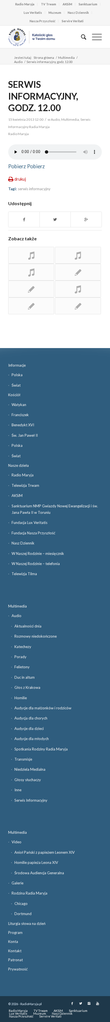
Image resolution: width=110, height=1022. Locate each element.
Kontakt (14, 951)
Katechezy (22, 646)
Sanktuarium (88, 4)
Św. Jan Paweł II (25, 435)
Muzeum (55, 12)
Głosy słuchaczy (27, 779)
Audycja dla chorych (30, 718)
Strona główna (44, 57)
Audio (18, 62)
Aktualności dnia (27, 626)
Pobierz (17, 166)
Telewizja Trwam (25, 485)
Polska (17, 375)
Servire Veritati (72, 21)
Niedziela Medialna (29, 769)
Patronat (15, 960)
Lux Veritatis (33, 12)
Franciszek (20, 415)
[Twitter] (80, 1003)
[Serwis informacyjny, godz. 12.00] (78, 305)
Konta (13, 941)
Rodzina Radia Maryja (29, 893)
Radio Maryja (24, 4)
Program (15, 932)
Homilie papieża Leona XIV (36, 862)
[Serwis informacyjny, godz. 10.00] (78, 272)
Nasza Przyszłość (42, 21)
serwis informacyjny (34, 189)
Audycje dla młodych (31, 738)
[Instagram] (89, 1003)
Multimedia (66, 57)
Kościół (14, 395)
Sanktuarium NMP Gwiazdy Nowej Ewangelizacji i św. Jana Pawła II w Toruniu (55, 509)
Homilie (20, 698)
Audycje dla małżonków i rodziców (42, 708)
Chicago (21, 903)
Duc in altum (24, 677)
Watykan (19, 404)
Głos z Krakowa (27, 687)
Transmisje (23, 759)
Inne (17, 790)
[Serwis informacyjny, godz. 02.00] (31, 289)
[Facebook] (72, 1003)
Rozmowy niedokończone (35, 636)
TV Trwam (48, 4)
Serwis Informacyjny (30, 800)
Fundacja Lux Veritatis (29, 522)
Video (16, 842)
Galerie (17, 883)
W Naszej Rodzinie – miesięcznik (38, 553)
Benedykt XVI (23, 425)
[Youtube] (97, 1003)
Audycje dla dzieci (29, 728)
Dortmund (23, 913)
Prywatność (18, 969)
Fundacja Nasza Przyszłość (33, 533)
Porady (20, 657)
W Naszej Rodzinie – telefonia (36, 563)
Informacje (17, 365)
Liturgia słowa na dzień (26, 923)
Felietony (22, 667)
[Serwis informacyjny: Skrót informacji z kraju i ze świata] (31, 255)
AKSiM (67, 4)
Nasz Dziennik (78, 12)
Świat (16, 385)
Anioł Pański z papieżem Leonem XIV (44, 852)
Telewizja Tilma (24, 573)
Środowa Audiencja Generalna (39, 873)
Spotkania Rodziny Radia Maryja (41, 749)
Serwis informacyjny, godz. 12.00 (43, 96)
